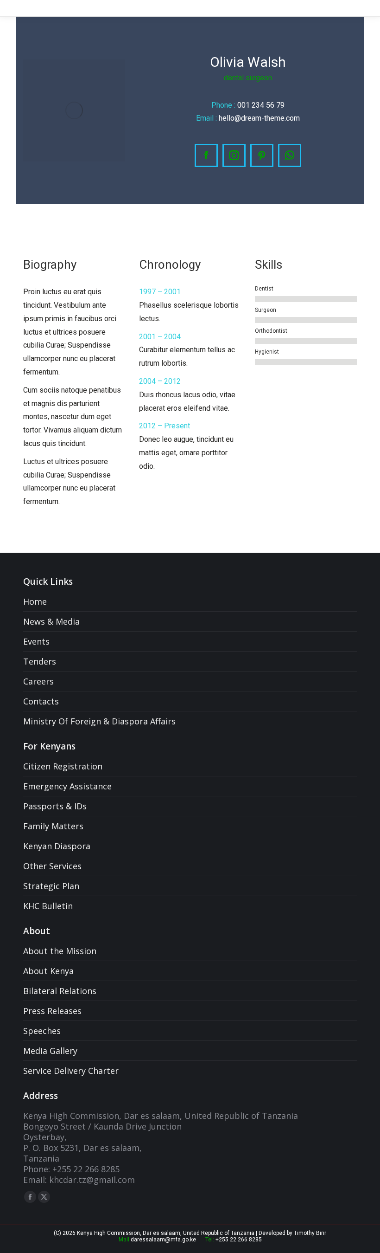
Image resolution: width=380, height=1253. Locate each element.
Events (36, 641)
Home (35, 601)
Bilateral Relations (59, 991)
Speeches (42, 1031)
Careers (38, 681)
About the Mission (59, 951)
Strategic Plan (51, 886)
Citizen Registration (62, 766)
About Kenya (48, 971)
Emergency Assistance (67, 786)
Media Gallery (50, 1051)
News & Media (51, 621)
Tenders (39, 661)
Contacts (41, 701)
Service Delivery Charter (71, 1071)
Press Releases (52, 1011)
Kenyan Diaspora (56, 846)
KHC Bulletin (48, 906)
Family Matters (53, 826)
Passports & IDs (55, 806)
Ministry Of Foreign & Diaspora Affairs (99, 721)
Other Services (52, 866)
